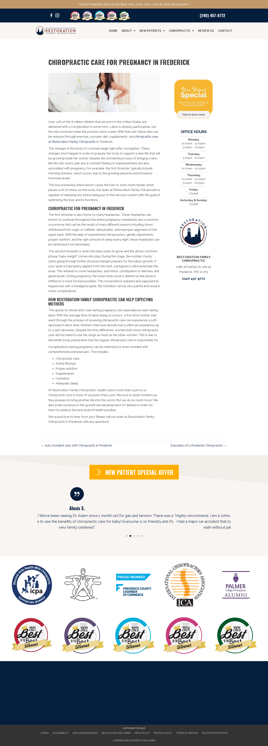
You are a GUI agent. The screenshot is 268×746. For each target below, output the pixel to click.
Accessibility (60, 733)
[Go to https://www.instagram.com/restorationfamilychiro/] (57, 16)
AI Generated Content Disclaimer (134, 740)
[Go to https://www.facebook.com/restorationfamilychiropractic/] (51, 16)
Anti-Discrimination (85, 733)
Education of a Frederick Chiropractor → (198, 445)
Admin (44, 733)
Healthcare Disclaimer (116, 733)
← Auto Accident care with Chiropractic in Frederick (76, 445)
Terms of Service (187, 733)
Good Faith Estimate (215, 733)
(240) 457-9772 (212, 15)
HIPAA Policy (142, 733)
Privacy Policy (163, 733)
